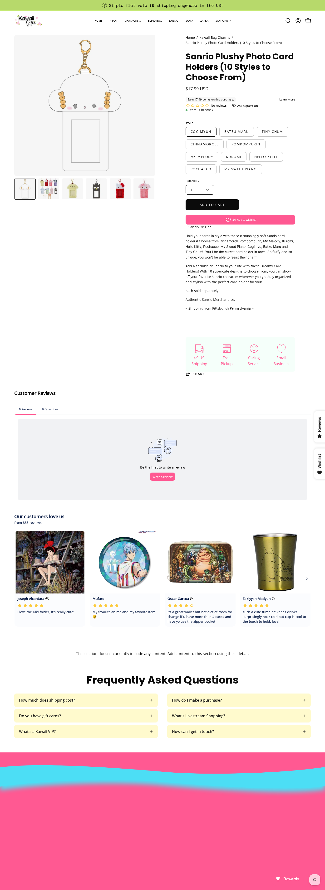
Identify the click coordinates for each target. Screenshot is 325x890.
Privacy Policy (103, 824)
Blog (156, 816)
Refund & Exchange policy (114, 800)
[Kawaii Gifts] (28, 20)
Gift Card (160, 808)
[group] (162, 5)
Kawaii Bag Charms (214, 37)
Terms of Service (106, 816)
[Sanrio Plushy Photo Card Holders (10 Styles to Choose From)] (25, 189)
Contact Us (162, 792)
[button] (113, 20)
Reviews (159, 824)
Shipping (160, 800)
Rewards (98, 792)
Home (190, 37)
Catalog (97, 808)
